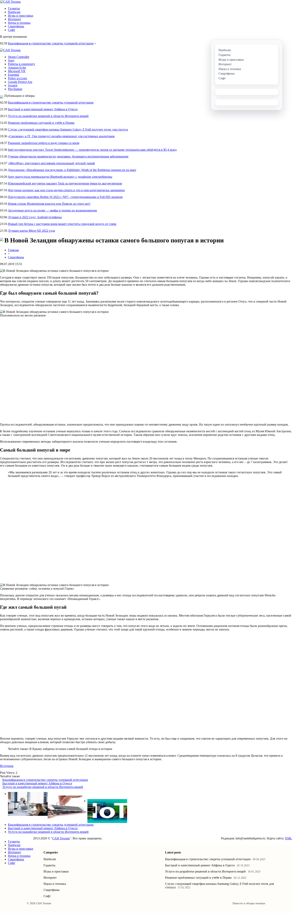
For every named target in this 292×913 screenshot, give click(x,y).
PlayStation (15, 89)
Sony (11, 60)
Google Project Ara (20, 82)
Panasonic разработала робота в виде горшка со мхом (43, 143)
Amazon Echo (17, 67)
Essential (13, 74)
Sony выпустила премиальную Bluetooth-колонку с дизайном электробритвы (60, 176)
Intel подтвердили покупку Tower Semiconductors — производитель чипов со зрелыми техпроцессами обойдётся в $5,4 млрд (92, 149)
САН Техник (61, 838)
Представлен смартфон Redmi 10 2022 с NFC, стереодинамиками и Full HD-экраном (65, 197)
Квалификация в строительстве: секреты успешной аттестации (51, 43)
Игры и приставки (20, 15)
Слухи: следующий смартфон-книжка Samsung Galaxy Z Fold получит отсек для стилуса (68, 129)
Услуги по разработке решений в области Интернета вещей (48, 116)
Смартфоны (16, 26)
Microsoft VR (16, 71)
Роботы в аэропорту (21, 64)
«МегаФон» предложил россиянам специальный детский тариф (51, 163)
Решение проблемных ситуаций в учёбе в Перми (41, 122)
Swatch (12, 85)
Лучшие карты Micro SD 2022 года (31, 230)
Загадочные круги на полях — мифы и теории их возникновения (52, 210)
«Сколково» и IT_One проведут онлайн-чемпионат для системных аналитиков (61, 136)
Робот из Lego (17, 78)
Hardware (14, 12)
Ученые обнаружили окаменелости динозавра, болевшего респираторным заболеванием (68, 156)
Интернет (14, 19)
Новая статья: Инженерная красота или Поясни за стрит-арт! (49, 203)
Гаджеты (14, 8)
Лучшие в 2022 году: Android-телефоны (35, 217)
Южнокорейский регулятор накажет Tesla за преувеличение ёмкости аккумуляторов (65, 183)
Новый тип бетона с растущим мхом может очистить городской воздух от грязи (62, 224)
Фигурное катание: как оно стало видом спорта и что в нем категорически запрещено (66, 190)
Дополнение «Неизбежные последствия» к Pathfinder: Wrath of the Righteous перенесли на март (72, 170)
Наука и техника (19, 22)
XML (288, 838)
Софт (11, 30)
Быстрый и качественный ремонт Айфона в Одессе (43, 109)
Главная (13, 250)
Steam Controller (18, 57)
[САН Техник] (10, 1)
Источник (7, 766)
